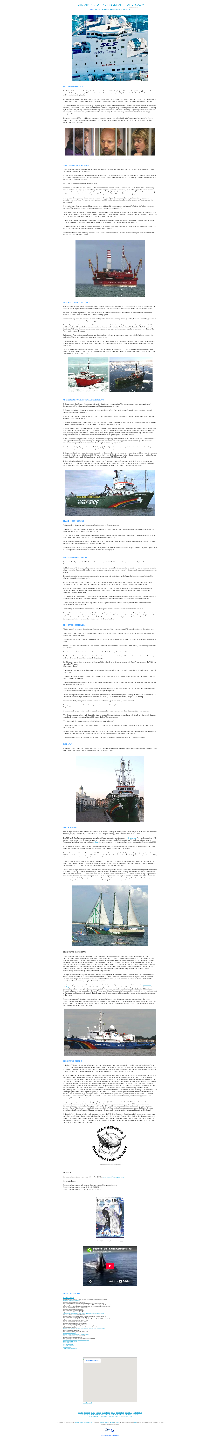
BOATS (97, 9)
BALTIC (93, 1413)
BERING (99, 1413)
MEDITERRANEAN (94, 1414)
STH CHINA (136, 1414)
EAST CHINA (120, 1413)
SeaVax (117, 1422)
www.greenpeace (67, 1347)
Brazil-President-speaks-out (70, 1348)
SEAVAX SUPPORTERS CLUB (110, 1435)
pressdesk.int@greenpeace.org (113, 1177)
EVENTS (103, 9)
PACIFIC (111, 1414)
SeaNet (112, 1422)
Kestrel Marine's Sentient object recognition (74, 1340)
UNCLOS (125, 1416)
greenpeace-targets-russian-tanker (71, 1300)
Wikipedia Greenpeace (68, 1345)
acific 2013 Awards (68, 1342)
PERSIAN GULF (119, 1414)
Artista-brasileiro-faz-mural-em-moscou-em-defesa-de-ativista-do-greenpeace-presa (83, 1313)
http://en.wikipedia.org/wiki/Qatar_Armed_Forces (75, 1334)
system (87, 1340)
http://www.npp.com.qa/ (69, 1333)
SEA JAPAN (129, 1414)
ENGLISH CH (128, 1413)
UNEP (120, 1416)
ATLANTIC (87, 1413)
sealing (95, 842)
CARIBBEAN (106, 1413)
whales (121, 1240)
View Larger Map (88, 1402)
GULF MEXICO (138, 1413)
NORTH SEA (104, 1414)
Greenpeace (132, 838)
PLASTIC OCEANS (68, 1298)
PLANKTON (103, 1416)
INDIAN (86, 1414)
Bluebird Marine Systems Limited (83, 1422)
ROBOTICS (122, 9)
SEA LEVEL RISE (113, 1416)
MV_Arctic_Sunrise (68, 1344)
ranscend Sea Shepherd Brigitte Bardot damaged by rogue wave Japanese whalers (84, 1328)
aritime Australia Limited (70, 1341)
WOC (130, 1416)
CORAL (113, 1413)
